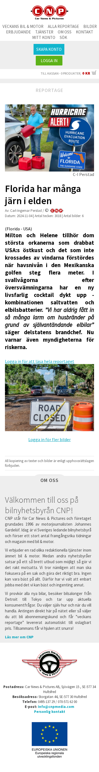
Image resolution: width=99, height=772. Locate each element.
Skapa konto (49, 49)
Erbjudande (18, 32)
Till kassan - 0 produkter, (65, 73)
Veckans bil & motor (22, 26)
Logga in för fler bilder (49, 439)
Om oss (65, 32)
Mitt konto (43, 37)
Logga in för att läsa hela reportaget (39, 361)
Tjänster (44, 32)
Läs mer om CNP (19, 636)
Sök (63, 37)
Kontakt (84, 32)
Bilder (90, 26)
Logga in (49, 60)
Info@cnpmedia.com (56, 706)
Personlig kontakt (49, 711)
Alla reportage (63, 26)
